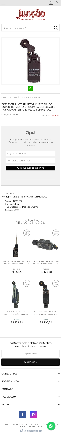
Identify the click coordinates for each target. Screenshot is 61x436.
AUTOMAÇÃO (15, 97)
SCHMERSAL (54, 115)
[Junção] (30, 15)
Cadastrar (30, 362)
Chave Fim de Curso (32, 97)
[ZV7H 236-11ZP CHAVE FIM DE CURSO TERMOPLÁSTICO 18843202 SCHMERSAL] (15, 304)
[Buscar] (56, 27)
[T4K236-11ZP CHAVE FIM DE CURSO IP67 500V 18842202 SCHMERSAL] (45, 304)
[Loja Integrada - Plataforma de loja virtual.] (30, 430)
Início (3, 97)
